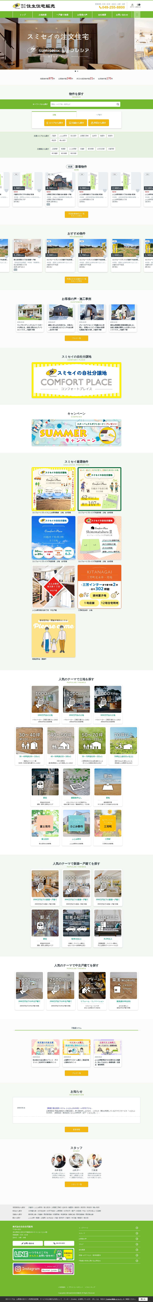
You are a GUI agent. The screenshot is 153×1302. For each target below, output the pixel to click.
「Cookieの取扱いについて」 (114, 1299)
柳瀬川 (80, 1218)
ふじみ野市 (63, 136)
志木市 (94, 136)
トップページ (83, 1228)
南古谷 (86, 1218)
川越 (56, 1218)
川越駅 (82, 149)
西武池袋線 (80, 1214)
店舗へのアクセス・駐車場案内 (90, 1255)
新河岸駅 (91, 149)
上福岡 (43, 1218)
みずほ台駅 (101, 149)
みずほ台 (50, 1218)
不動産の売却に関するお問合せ (90, 1261)
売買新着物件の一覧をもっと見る (76, 215)
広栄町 (98, 1211)
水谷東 (78, 1211)
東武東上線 (32, 1214)
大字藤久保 (32, 1211)
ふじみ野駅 (72, 149)
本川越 (73, 1218)
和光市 (54, 140)
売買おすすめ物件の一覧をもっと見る (76, 280)
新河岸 (61, 1218)
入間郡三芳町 (84, 136)
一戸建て (99, 115)
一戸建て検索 (62, 15)
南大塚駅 (64, 153)
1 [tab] (75, 71)
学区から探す (100, 123)
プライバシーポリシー (76, 1287)
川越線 (40, 1214)
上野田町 (59, 1211)
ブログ (81, 1244)
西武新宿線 (48, 1214)
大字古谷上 (91, 1211)
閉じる (143, 1299)
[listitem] (27, 189)
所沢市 (83, 1207)
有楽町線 (64, 1214)
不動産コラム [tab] (76, 1028)
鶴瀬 (37, 1218)
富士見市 (73, 136)
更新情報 (76, 1129)
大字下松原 (51, 1211)
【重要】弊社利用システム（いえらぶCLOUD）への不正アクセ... (69, 1108)
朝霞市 (102, 136)
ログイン (132, 7)
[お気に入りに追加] (6, 190)
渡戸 (73, 1211)
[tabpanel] (76, 44)
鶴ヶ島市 (63, 140)
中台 (84, 1211)
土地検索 (43, 15)
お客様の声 (82, 15)
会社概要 (102, 15)
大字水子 (67, 1211)
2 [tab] (77, 71)
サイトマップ (90, 1287)
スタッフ (82, 1233)
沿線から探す (78, 123)
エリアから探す (56, 123)
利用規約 (62, 1287)
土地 (54, 115)
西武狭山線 (89, 1214)
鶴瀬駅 (63, 149)
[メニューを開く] (137, 14)
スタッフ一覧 (76, 1184)
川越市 (54, 136)
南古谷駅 (73, 153)
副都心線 (72, 1214)
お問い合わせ (122, 15)
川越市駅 (111, 149)
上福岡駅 (55, 149)
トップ (23, 15)
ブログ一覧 (76, 338)
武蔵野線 (56, 1214)
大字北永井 (42, 1211)
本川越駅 (55, 153)
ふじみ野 (31, 1218)
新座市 (110, 136)
